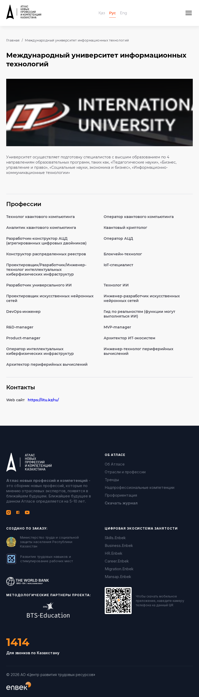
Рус (112, 13)
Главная (13, 40)
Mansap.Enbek (118, 576)
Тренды (112, 479)
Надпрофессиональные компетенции (139, 487)
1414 (17, 642)
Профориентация (121, 495)
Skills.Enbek (115, 537)
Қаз (101, 13)
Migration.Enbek (119, 568)
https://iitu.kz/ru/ (43, 400)
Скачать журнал (121, 503)
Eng (123, 13)
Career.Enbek (117, 561)
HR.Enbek (113, 553)
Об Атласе (115, 464)
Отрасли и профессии (125, 471)
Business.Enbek (119, 545)
